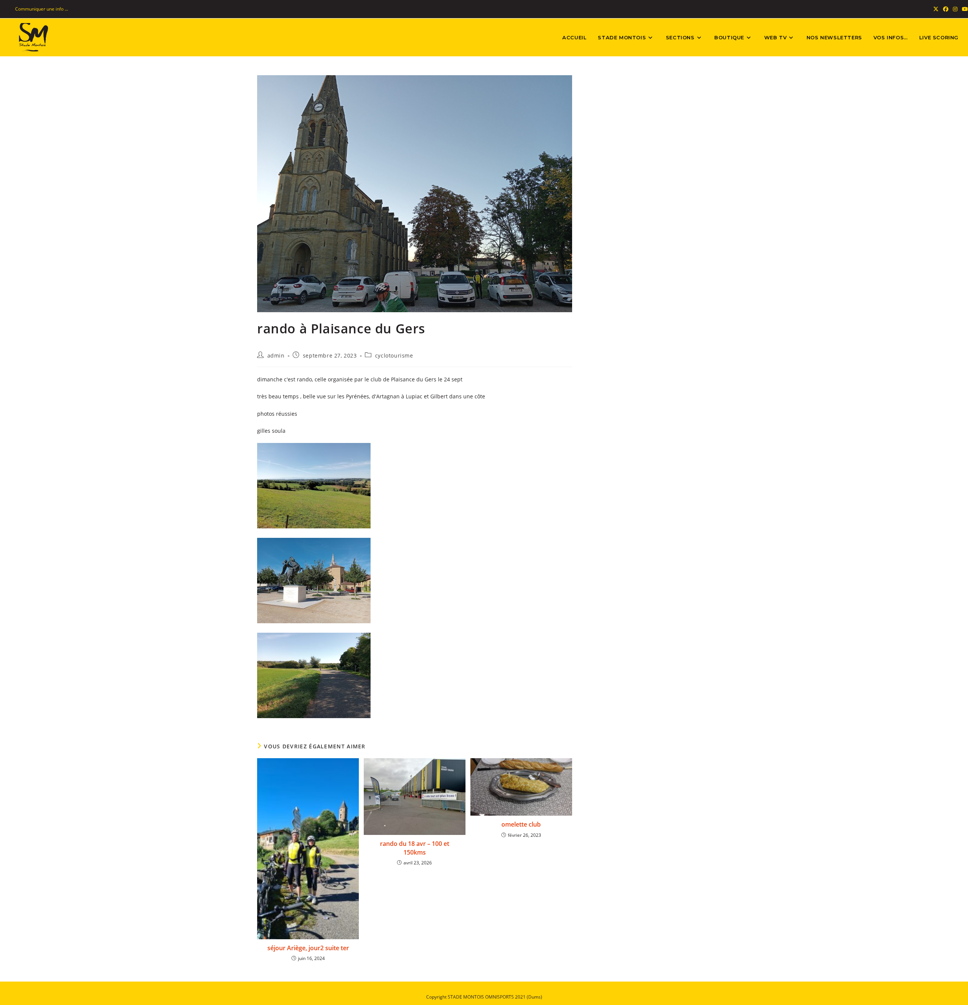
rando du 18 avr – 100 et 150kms (414, 847)
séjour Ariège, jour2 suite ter (308, 948)
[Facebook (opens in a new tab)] (946, 9)
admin (276, 355)
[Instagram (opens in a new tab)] (955, 9)
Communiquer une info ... (41, 9)
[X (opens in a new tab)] (936, 9)
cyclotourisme (394, 355)
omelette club (521, 824)
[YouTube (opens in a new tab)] (964, 9)
